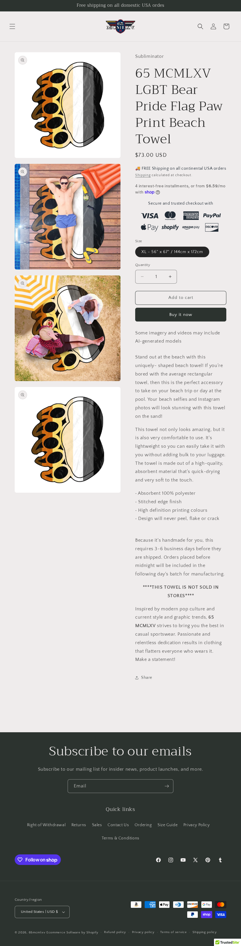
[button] (12, 26)
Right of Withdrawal (46, 825)
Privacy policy (143, 932)
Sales (97, 825)
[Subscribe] (166, 786)
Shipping (143, 175)
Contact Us (118, 825)
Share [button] (146, 677)
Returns (78, 825)
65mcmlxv (37, 932)
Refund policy (115, 932)
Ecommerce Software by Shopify (72, 932)
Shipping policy (205, 932)
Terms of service (173, 932)
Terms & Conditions (120, 838)
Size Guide (168, 825)
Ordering (143, 825)
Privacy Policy (196, 825)
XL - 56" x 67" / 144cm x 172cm (172, 252)
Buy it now (180, 314)
